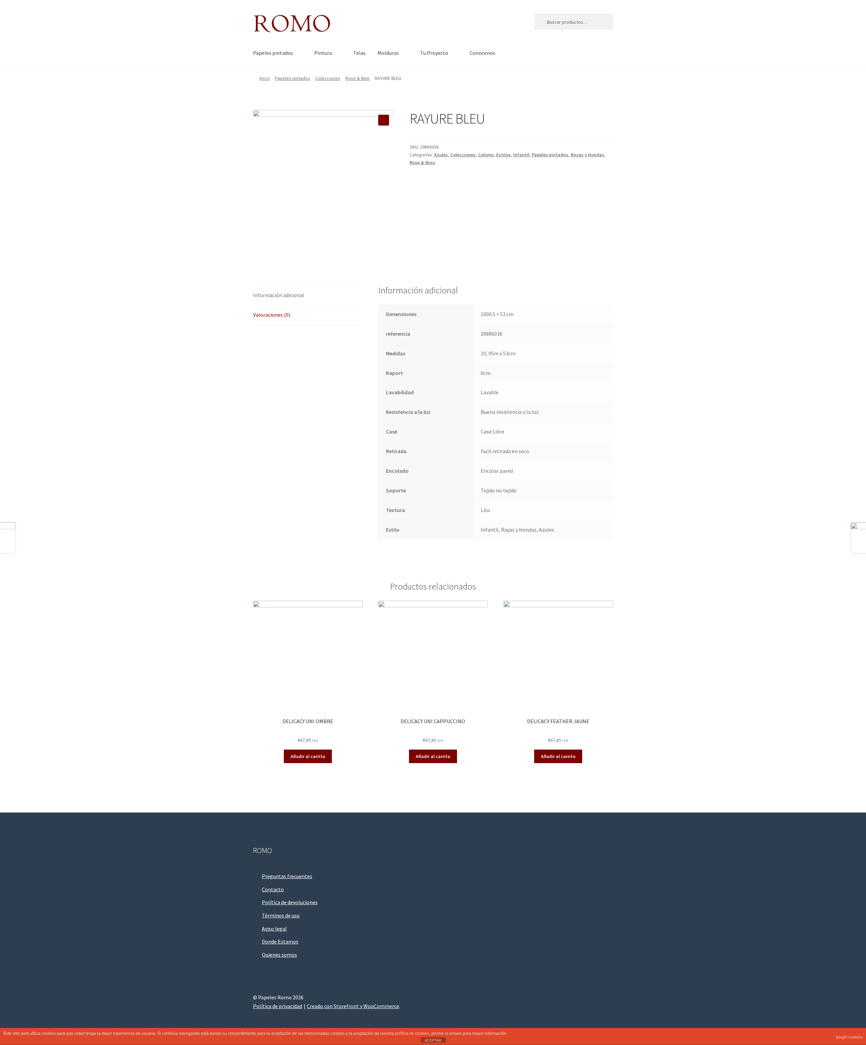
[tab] (308, 296)
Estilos (503, 155)
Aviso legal (274, 928)
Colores (486, 155)
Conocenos (482, 52)
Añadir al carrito (308, 756)
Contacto (273, 889)
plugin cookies (849, 1037)
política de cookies (412, 1033)
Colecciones (327, 78)
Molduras (388, 52)
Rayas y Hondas (587, 155)
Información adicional (278, 295)
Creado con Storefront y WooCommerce (353, 1006)
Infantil (521, 155)
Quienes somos (279, 954)
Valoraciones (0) (271, 314)
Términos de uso (281, 915)
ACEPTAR (433, 1040)
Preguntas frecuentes (287, 876)
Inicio (264, 78)
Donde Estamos (280, 941)
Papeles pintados (273, 52)
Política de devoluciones (290, 902)
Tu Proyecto (434, 52)
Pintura (323, 52)
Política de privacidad (277, 1006)
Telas (359, 52)
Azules (441, 155)
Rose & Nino (357, 78)
